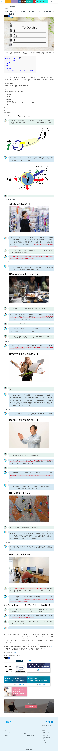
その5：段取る (8, 67)
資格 (35, 1)
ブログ (6, 728)
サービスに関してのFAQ (28, 737)
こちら (51, 646)
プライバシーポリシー (46, 735)
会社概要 (43, 727)
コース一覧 (25, 727)
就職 (20, 1)
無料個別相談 (7, 735)
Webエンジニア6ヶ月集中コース (29, 731)
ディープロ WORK (8, 732)
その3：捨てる (8, 63)
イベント (6, 730)
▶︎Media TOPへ (20, 660)
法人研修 (43, 730)
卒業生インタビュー (8, 727)
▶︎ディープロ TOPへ (28, 660)
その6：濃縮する (8, 68)
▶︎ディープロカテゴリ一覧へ (10, 660)
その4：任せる (8, 65)
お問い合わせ (44, 742)
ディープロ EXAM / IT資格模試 (29, 735)
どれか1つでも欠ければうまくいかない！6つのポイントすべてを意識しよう (20, 70)
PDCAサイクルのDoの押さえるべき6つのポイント (15, 58)
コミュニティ (15, 1)
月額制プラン (26, 733)
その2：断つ (8, 62)
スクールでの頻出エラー (42, 1)
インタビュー (8, 1)
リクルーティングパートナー (47, 732)
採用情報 (43, 740)
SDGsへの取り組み (45, 728)
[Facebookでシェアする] (9, 16)
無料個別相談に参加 (31, 706)
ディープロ (50, 1)
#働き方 (6, 8)
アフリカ (24, 1)
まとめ (6, 71)
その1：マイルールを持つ (10, 60)
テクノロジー (30, 1)
